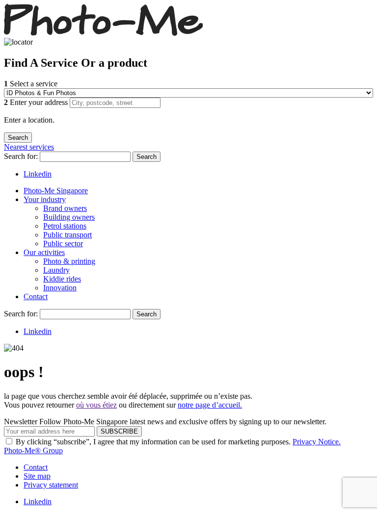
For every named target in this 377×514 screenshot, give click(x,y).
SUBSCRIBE (119, 431)
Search (146, 156)
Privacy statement (51, 485)
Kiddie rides (62, 279)
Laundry (56, 270)
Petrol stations (64, 226)
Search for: (22, 156)
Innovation (60, 287)
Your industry (45, 199)
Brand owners (65, 208)
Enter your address (37, 102)
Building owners (69, 217)
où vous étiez (96, 405)
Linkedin (38, 174)
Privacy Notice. (317, 441)
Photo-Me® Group (33, 450)
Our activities (44, 252)
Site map (37, 476)
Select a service (30, 83)
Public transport (67, 235)
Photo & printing (69, 261)
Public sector (63, 243)
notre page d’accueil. (210, 405)
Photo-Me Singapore (56, 190)
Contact (36, 296)
